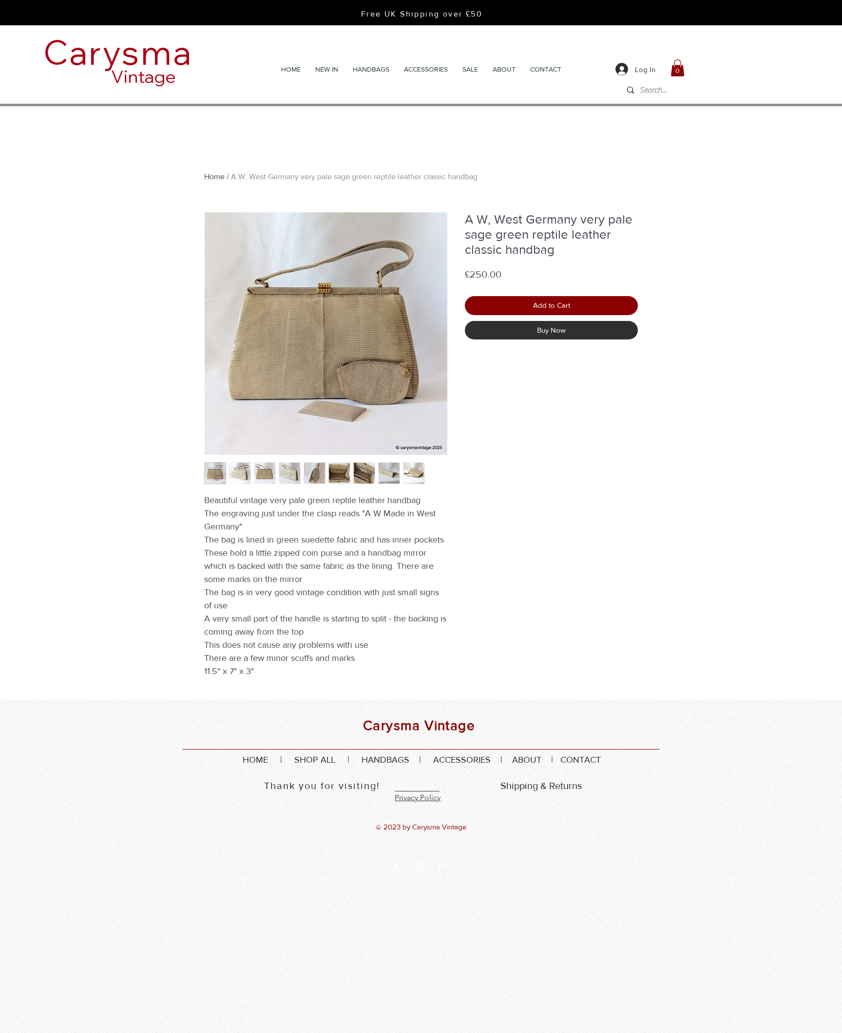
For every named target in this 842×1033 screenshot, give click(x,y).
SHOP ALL (314, 760)
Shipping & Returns (541, 785)
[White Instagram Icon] (419, 866)
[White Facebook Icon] (397, 866)
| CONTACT (571, 760)
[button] (677, 67)
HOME (255, 760)
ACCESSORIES (462, 760)
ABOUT (526, 760)
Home (214, 176)
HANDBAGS (385, 760)
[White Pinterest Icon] (441, 866)
